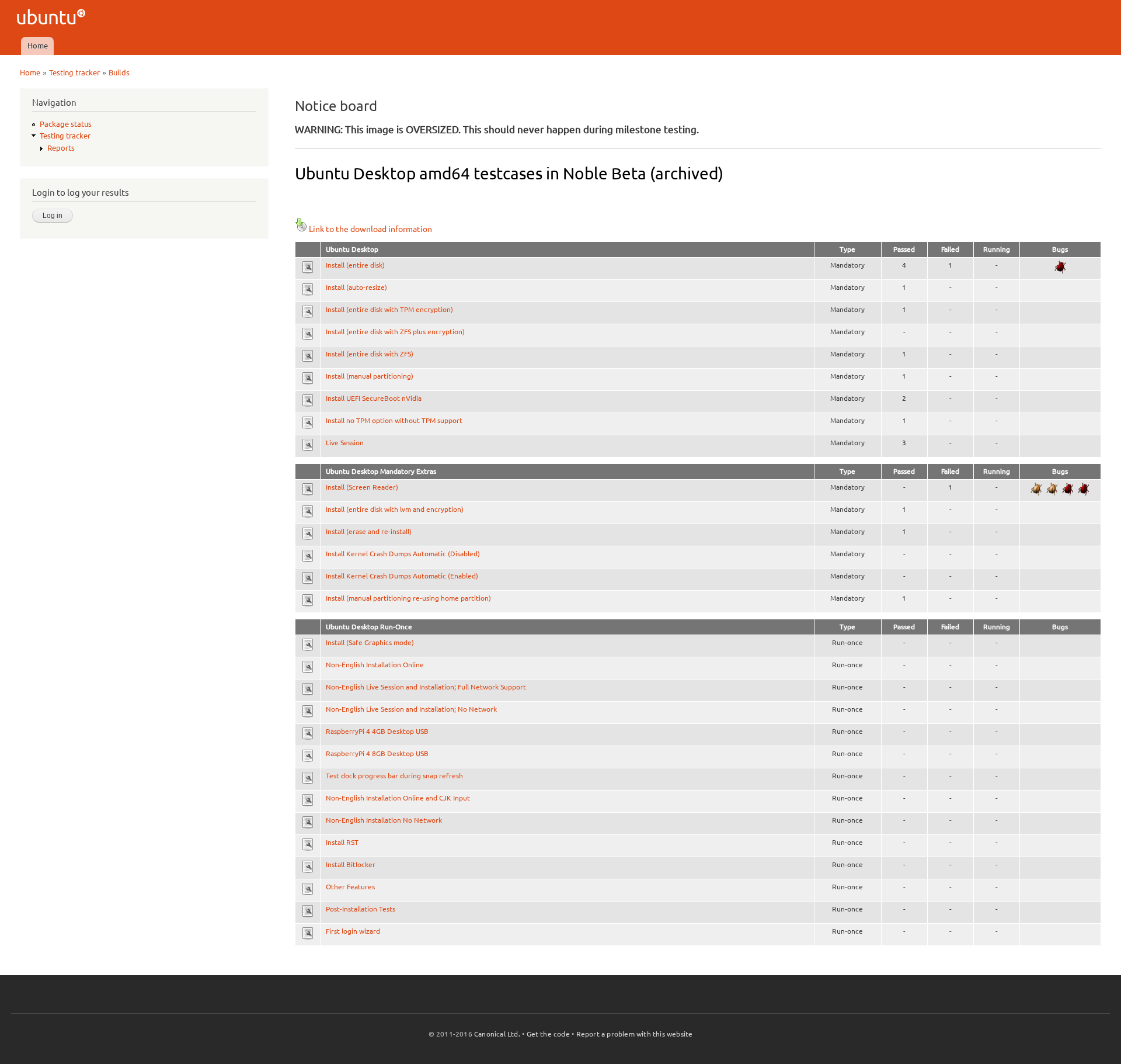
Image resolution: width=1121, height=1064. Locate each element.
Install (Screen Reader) (362, 487)
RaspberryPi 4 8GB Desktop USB (377, 753)
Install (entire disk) (355, 265)
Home (37, 45)
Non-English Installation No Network (384, 820)
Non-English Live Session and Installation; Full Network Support (426, 687)
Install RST (342, 842)
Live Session (345, 442)
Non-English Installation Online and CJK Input (398, 798)
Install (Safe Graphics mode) (370, 642)
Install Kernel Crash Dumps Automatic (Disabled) (403, 553)
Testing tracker (74, 72)
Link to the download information (370, 229)
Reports (61, 148)
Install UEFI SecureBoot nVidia (374, 398)
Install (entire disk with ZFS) (369, 354)
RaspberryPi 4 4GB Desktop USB (377, 731)
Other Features (350, 886)
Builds (119, 72)
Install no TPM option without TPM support (394, 420)
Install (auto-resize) (356, 287)
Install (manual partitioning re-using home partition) (408, 598)
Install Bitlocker (350, 864)
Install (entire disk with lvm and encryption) (395, 509)
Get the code (548, 1034)
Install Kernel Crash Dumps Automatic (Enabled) (402, 576)
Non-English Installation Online (375, 664)
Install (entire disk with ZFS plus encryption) (395, 331)
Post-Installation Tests (360, 909)
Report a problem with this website (634, 1034)
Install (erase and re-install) (369, 531)
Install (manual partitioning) (369, 376)
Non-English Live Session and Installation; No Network (411, 709)
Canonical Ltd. (497, 1034)
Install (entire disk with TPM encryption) (389, 309)
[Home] (53, 18)
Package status (66, 124)
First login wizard (353, 931)
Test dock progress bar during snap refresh (394, 775)
